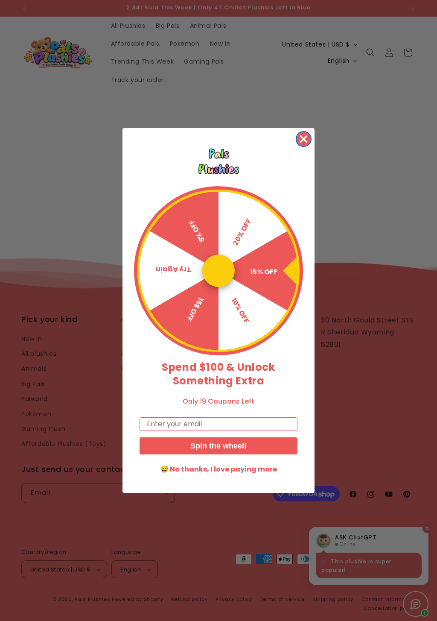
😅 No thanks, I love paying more (218, 469)
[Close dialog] (303, 139)
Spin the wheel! (218, 446)
